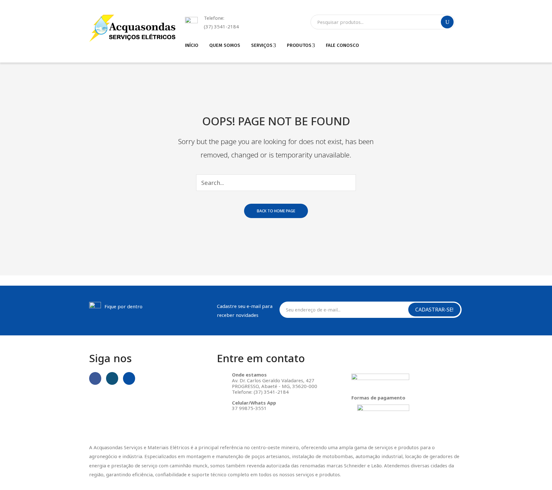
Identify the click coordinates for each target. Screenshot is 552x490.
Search (447, 22)
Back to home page (276, 211)
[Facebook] (95, 378)
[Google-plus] (129, 378)
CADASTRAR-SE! (434, 309)
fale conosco (342, 45)
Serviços (261, 45)
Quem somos (224, 45)
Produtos (299, 45)
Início (191, 45)
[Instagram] (112, 378)
